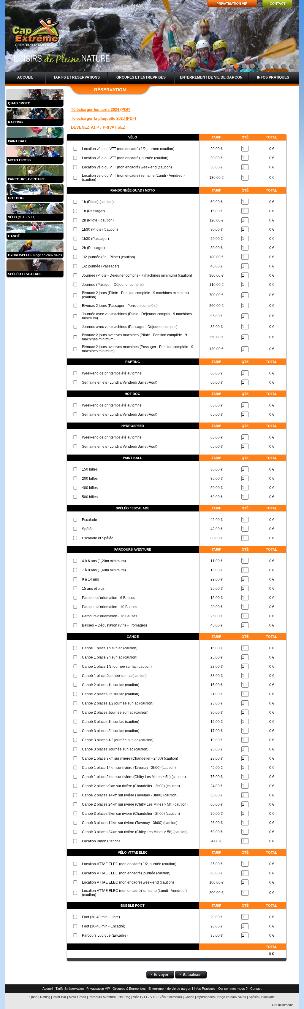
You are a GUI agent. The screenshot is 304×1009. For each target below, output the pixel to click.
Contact (256, 988)
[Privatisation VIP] (232, 6)
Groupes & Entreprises (129, 988)
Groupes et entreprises (141, 77)
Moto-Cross (77, 997)
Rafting (45, 997)
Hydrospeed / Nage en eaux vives (221, 997)
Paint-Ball (59, 997)
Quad (33, 997)
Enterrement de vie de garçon (211, 77)
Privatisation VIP (98, 988)
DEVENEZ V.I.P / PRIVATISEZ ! (99, 127)
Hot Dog (124, 997)
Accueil (25, 77)
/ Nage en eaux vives (35, 255)
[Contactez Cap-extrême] (277, 6)
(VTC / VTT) (22, 217)
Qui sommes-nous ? (233, 988)
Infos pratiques (273, 77)
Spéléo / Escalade (262, 997)
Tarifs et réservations (76, 77)
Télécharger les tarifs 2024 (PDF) (100, 109)
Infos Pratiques (205, 988)
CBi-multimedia (282, 1005)
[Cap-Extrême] (38, 34)
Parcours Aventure (102, 997)
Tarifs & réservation (70, 988)
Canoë (189, 997)
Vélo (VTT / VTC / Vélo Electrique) (157, 997)
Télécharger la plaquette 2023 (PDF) (103, 118)
